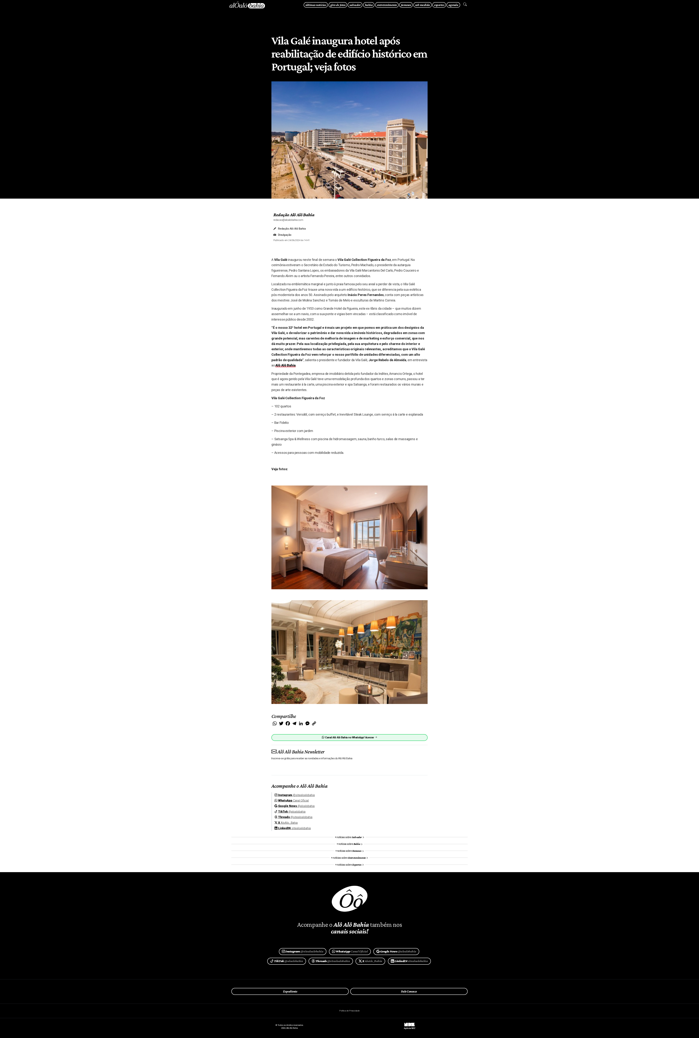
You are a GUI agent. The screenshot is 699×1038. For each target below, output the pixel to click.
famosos (406, 5)
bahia (369, 5)
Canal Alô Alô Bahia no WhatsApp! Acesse (349, 737)
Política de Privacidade (349, 1011)
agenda (453, 5)
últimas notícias (315, 5)
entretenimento (387, 5)
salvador (355, 5)
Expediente (290, 991)
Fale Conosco (409, 991)
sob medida (422, 5)
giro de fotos (337, 5)
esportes (439, 5)
